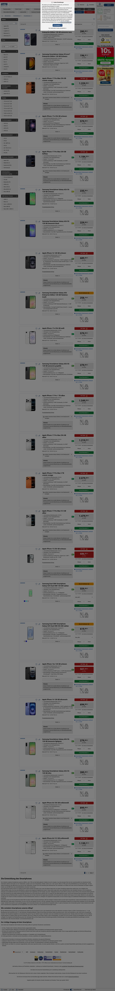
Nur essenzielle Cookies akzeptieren (57, 28)
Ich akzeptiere (56, 25)
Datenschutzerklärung (66, 22)
